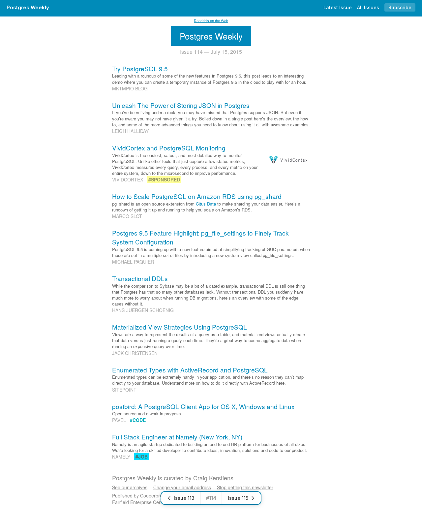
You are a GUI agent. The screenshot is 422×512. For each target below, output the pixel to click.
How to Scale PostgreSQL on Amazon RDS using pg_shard (197, 196)
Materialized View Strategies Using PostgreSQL (179, 326)
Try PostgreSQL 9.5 (140, 68)
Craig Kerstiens (213, 477)
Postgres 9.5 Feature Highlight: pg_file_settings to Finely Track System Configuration (200, 237)
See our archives (129, 487)
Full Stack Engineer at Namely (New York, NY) (177, 436)
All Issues (368, 7)
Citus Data (206, 204)
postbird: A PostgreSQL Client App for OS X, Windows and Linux (203, 406)
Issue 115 (238, 498)
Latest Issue (337, 7)
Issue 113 (184, 498)
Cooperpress (153, 495)
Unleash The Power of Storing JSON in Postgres (181, 105)
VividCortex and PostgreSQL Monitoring (169, 147)
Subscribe (399, 7)
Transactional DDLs (140, 278)
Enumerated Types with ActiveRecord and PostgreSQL (190, 369)
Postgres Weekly (28, 7)
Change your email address (182, 487)
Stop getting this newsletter (245, 487)
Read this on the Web (211, 21)
